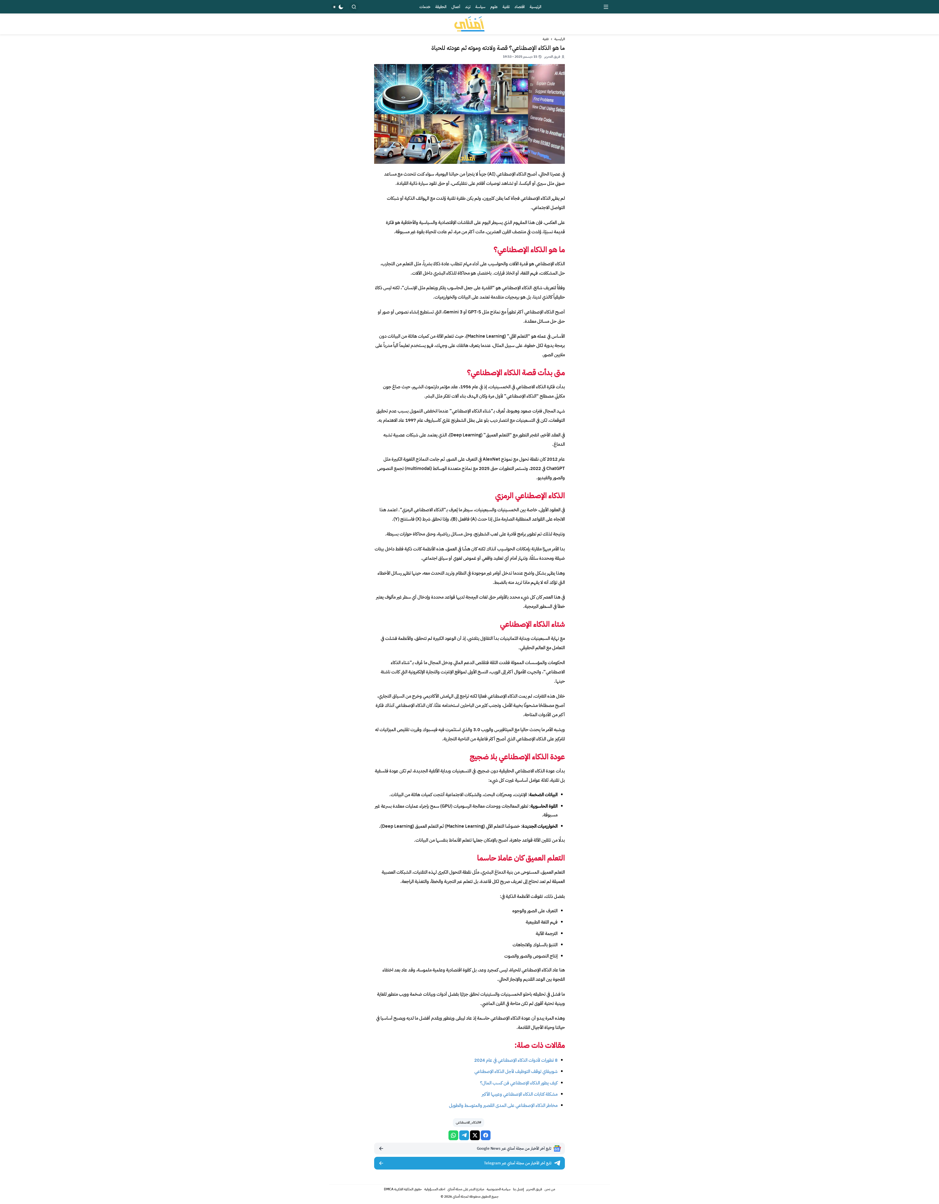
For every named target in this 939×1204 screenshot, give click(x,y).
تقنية (546, 39)
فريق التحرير (534, 1189)
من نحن (550, 1189)
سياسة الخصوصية (499, 1189)
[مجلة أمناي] (469, 24)
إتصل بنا (518, 1189)
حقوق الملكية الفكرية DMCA (403, 1189)
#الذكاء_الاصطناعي (468, 1122)
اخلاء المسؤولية (434, 1189)
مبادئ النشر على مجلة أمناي (465, 1189)
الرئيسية (559, 39)
